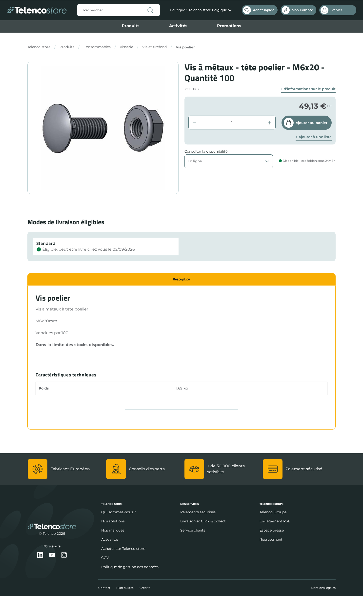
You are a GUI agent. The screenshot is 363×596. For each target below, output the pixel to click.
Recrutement (271, 539)
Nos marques (112, 530)
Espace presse (272, 530)
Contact (104, 588)
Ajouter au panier (311, 123)
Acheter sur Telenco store (123, 548)
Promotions (229, 25)
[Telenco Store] (37, 10)
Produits (131, 25)
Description (181, 279)
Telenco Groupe (273, 512)
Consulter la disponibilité (205, 151)
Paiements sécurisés (198, 512)
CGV (105, 557)
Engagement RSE (275, 521)
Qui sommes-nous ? (118, 512)
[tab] (181, 279)
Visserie (126, 47)
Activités (178, 25)
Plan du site (125, 588)
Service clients (192, 530)
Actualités (110, 539)
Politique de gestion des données (130, 567)
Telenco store (38, 47)
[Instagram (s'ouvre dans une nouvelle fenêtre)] (64, 555)
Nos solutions (113, 521)
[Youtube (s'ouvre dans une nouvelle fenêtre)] (52, 555)
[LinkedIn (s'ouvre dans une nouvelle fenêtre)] (40, 555)
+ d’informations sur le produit (308, 89)
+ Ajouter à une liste (314, 137)
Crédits (145, 588)
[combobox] (118, 10)
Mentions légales (323, 588)
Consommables (97, 47)
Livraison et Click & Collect (203, 521)
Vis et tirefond (154, 47)
